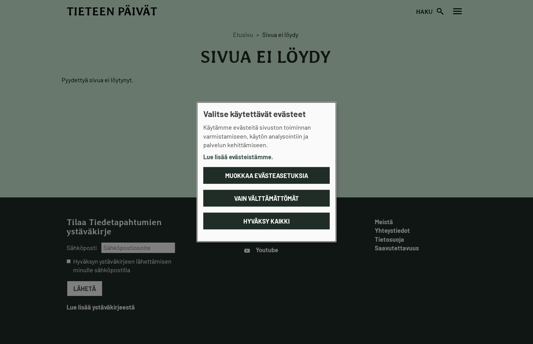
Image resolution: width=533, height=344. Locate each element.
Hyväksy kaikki (266, 221)
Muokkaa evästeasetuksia (266, 175)
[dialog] (266, 172)
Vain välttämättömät (266, 198)
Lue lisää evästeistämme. (238, 156)
